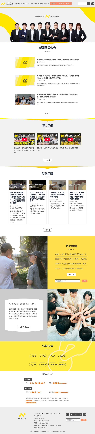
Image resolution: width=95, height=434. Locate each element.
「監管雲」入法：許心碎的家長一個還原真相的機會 (57, 195)
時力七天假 (38, 427)
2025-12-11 (74, 201)
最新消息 (25, 3)
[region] (47, 25)
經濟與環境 (79, 203)
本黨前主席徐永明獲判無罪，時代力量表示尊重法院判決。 (58, 60)
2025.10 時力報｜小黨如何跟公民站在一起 (70, 254)
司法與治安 (13, 208)
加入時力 (61, 3)
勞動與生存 (32, 206)
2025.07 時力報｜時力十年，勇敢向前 (69, 268)
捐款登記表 (29, 400)
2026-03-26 (35, 204)
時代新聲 (46, 3)
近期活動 (40, 3)
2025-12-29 (55, 199)
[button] (18, 3)
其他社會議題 (40, 205)
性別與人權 (19, 208)
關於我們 (17, 3)
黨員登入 (68, 3)
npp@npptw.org (39, 418)
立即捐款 (53, 3)
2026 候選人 (33, 3)
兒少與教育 (19, 207)
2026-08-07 (15, 206)
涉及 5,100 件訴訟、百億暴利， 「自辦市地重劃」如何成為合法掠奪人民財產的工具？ (37, 197)
